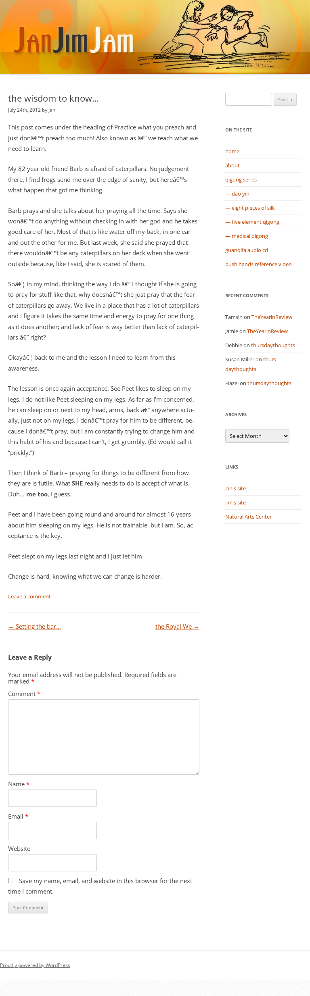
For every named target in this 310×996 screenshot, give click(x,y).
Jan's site (235, 488)
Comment (24, 694)
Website (19, 848)
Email (18, 816)
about (232, 165)
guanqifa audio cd (246, 250)
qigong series (241, 179)
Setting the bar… (34, 626)
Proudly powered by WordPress (35, 965)
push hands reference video (258, 264)
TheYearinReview (271, 317)
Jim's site (235, 502)
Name (18, 784)
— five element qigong (252, 221)
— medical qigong (246, 236)
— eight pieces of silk (250, 207)
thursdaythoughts (273, 345)
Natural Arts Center (248, 516)
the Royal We (177, 626)
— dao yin (237, 193)
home (232, 151)
